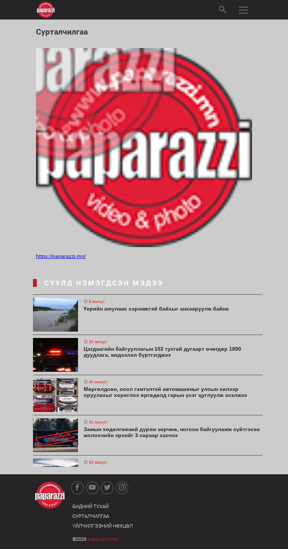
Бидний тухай (90, 506)
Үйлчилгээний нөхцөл (102, 526)
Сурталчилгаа (90, 516)
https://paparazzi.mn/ (61, 256)
